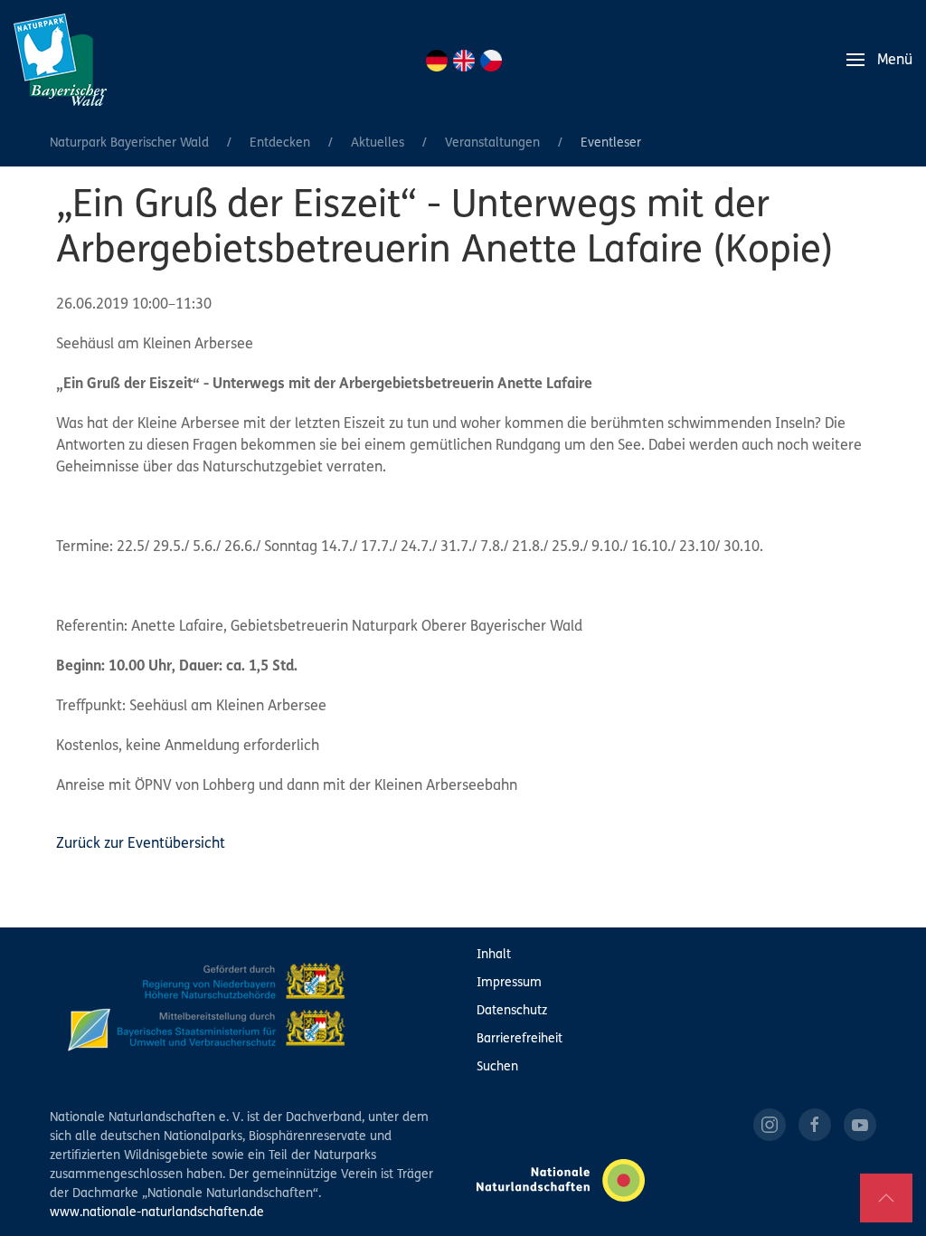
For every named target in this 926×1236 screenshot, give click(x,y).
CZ (491, 60)
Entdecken (280, 143)
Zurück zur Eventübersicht (140, 844)
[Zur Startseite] (60, 60)
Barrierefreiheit (519, 1039)
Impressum (509, 983)
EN (464, 60)
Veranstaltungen (492, 143)
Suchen (497, 1067)
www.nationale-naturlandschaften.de (157, 1213)
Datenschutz (512, 1011)
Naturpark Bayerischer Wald (129, 143)
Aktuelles (377, 143)
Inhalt (494, 955)
